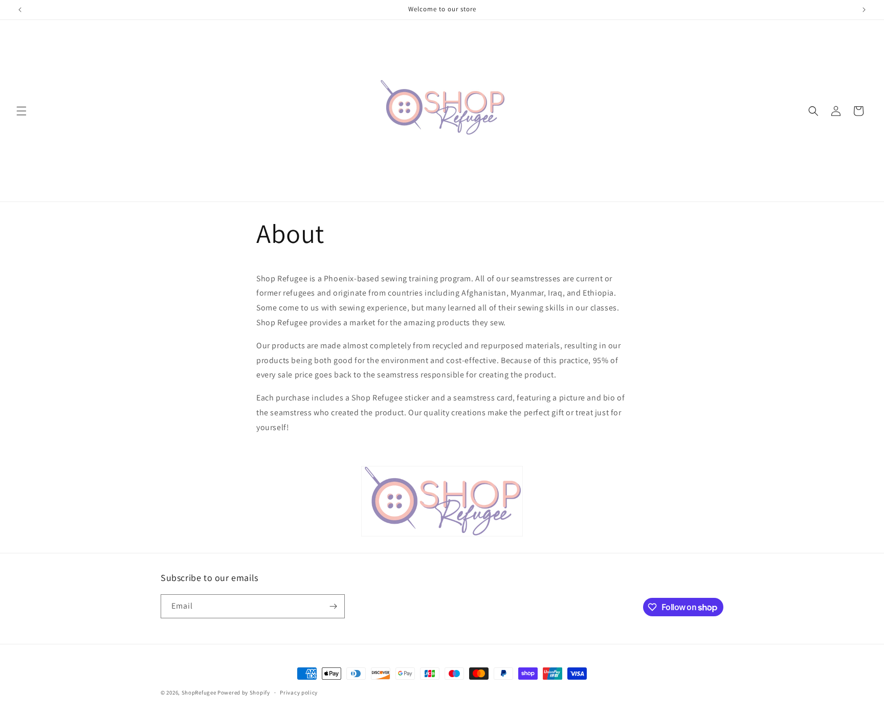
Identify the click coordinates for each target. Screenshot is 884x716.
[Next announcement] (864, 9)
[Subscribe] (333, 606)
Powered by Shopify (243, 692)
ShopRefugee (199, 692)
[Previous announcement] (20, 9)
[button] (21, 111)
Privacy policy (299, 692)
